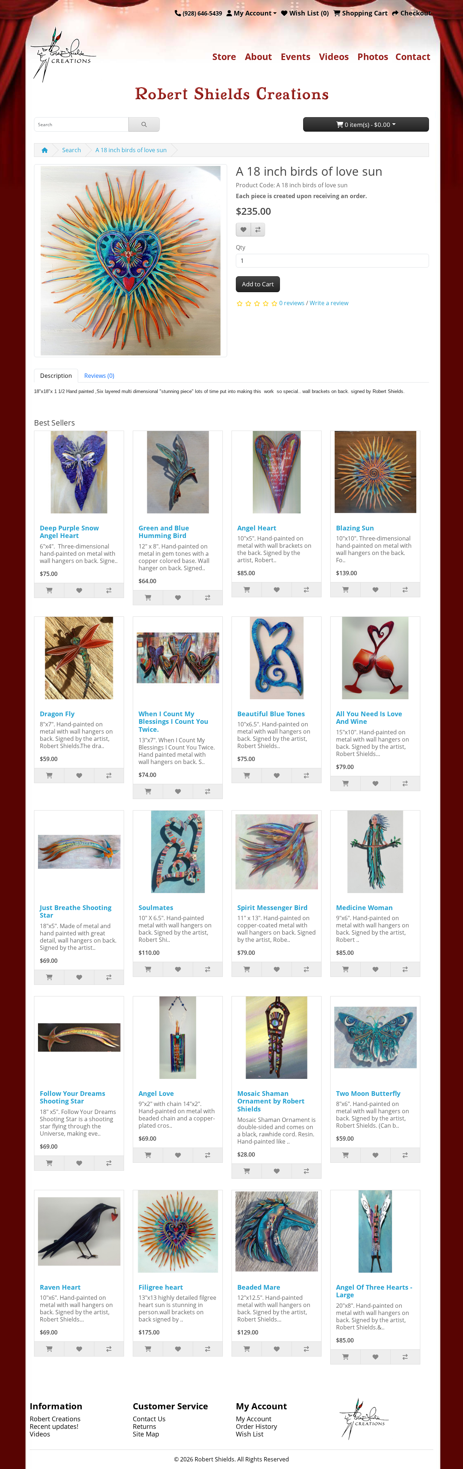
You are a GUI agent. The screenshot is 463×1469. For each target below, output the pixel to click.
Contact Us (149, 1418)
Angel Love (156, 1093)
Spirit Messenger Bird (272, 907)
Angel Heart (256, 528)
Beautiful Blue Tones (271, 713)
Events (295, 56)
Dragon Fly (57, 713)
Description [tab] (56, 376)
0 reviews (292, 303)
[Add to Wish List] (243, 229)
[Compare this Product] (258, 229)
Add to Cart (258, 284)
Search (71, 150)
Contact (412, 56)
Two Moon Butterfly (368, 1093)
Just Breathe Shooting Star (75, 911)
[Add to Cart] (49, 590)
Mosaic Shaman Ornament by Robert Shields (271, 1101)
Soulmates (156, 907)
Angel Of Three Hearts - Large (374, 1291)
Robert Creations (55, 1418)
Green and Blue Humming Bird (164, 532)
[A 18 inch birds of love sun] (130, 263)
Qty (240, 247)
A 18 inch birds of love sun (131, 150)
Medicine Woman (364, 907)
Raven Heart (60, 1287)
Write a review (329, 303)
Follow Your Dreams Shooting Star (72, 1097)
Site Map (146, 1434)
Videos (334, 56)
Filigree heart (161, 1287)
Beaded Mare (258, 1287)
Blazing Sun (355, 528)
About (258, 56)
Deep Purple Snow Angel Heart (69, 532)
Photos (372, 56)
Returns (144, 1426)
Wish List (249, 1434)
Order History (256, 1426)
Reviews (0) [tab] (99, 376)
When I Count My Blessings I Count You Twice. (173, 721)
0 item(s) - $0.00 (366, 124)
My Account (253, 1418)
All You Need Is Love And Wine (369, 717)
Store (224, 56)
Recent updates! (54, 1426)
